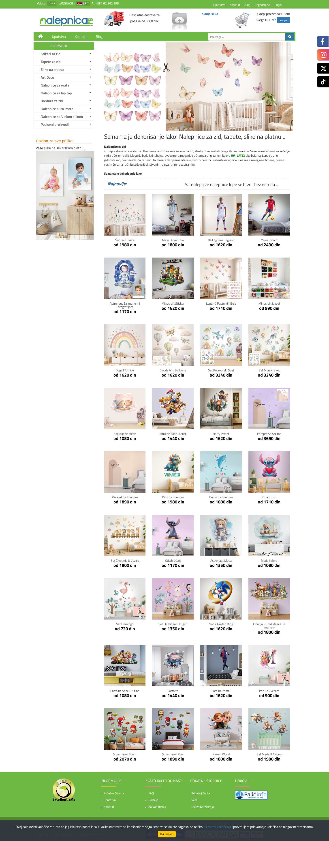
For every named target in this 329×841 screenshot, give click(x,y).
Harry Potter (221, 433)
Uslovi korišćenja (202, 806)
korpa (283, 20)
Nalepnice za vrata (55, 85)
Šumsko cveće (125, 240)
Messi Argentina (173, 240)
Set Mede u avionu (269, 754)
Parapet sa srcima (269, 433)
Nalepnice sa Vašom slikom (62, 116)
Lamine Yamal (221, 690)
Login (278, 4)
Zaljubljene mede (125, 433)
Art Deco (47, 77)
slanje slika (210, 13)
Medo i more (269, 560)
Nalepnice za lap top (56, 93)
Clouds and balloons (173, 370)
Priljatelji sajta (200, 793)
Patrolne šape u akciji (173, 433)
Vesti (194, 800)
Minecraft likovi (269, 303)
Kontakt (235, 4)
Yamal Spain (269, 240)
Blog (247, 4)
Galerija (153, 800)
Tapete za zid (51, 61)
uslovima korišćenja (217, 826)
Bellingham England (221, 240)
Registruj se (262, 4)
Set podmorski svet (221, 370)
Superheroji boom (125, 754)
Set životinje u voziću (125, 560)
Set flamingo (124, 624)
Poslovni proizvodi (55, 124)
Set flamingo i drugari (172, 624)
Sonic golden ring (221, 624)
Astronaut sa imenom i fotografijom (125, 305)
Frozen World (221, 754)
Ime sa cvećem (269, 690)
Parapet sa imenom (125, 497)
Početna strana (114, 793)
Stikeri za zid (50, 53)
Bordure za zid (52, 101)
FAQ (151, 793)
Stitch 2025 (173, 560)
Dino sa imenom (173, 497)
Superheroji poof (173, 754)
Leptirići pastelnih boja (221, 303)
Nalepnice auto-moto (57, 108)
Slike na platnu (52, 69)
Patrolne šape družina (124, 690)
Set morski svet (269, 370)
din (51, 3)
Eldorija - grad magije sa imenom (269, 626)
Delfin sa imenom (221, 497)
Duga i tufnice (125, 370)
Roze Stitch (269, 497)
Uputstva (219, 4)
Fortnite (173, 690)
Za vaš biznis (157, 806)
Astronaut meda (221, 560)
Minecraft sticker (173, 303)
